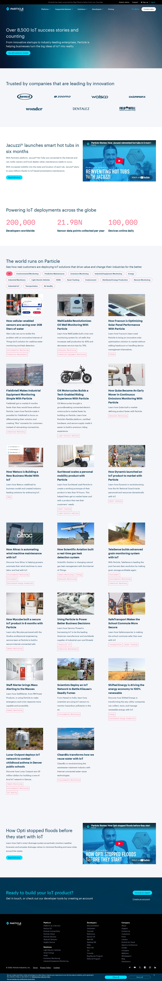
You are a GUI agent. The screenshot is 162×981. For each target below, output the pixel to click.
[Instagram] (150, 968)
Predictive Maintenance (54, 274)
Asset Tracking (73, 280)
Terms (35, 968)
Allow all (116, 977)
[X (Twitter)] (140, 968)
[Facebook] (145, 968)
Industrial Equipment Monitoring (108, 274)
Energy (131, 274)
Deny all (140, 977)
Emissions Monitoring (80, 274)
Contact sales (149, 9)
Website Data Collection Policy (41, 977)
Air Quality (48, 286)
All (9, 274)
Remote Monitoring (142, 280)
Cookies (57, 968)
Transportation (31, 286)
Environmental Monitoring (27, 274)
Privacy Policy (45, 968)
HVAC (58, 280)
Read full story (14, 177)
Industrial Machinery (16, 280)
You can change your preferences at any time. (21, 979)
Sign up (145, 2)
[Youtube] (135, 968)
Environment (91, 280)
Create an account (141, 899)
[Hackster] (130, 968)
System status (124, 2)
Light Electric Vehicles (41, 280)
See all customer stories (18, 53)
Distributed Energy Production (115, 280)
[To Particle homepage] (15, 9)
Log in (153, 2)
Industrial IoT (13, 286)
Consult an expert (142, 893)
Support (135, 2)
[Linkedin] (155, 968)
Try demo (135, 9)
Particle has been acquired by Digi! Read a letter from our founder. (75, 2)
